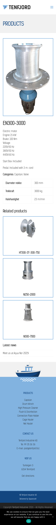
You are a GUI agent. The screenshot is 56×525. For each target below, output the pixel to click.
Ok (28, 521)
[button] (51, 7)
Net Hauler (28, 423)
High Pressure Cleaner (28, 407)
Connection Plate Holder (28, 415)
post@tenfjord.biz (31, 448)
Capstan (18, 174)
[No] (52, 516)
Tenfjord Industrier (20, 507)
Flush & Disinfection (28, 411)
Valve (26, 174)
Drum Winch (28, 403)
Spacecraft (32, 499)
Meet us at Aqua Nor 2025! (16, 353)
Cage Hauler (28, 419)
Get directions (28, 475)
